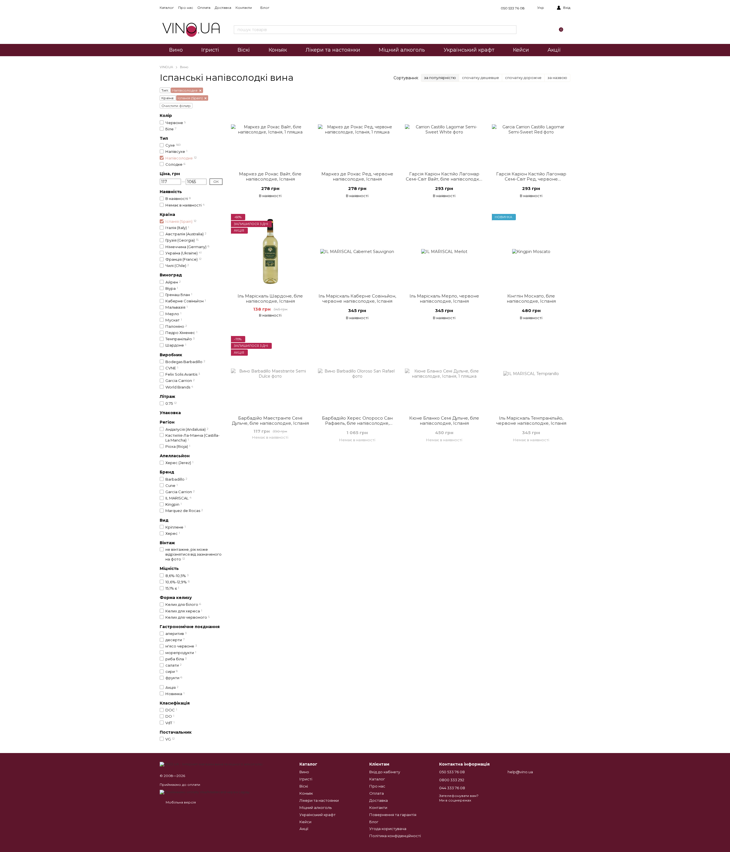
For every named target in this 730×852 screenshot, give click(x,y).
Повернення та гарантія (392, 814)
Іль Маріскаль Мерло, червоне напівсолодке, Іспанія (444, 298)
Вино (176, 50)
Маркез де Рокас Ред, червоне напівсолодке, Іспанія (357, 176)
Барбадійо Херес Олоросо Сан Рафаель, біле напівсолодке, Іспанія (357, 423)
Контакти (244, 7)
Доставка (223, 7)
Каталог (167, 7)
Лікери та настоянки (332, 50)
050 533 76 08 (513, 8)
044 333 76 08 (452, 788)
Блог (264, 7)
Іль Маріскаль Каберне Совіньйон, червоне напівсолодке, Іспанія (357, 298)
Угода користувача (387, 828)
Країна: (167, 98)
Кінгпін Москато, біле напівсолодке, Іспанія (531, 298)
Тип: (165, 90)
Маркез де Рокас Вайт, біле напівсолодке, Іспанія (270, 176)
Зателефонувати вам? (458, 796)
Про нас (185, 7)
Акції (554, 50)
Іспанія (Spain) (190, 98)
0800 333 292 (451, 780)
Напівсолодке (185, 90)
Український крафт (469, 50)
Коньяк (278, 50)
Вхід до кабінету (384, 772)
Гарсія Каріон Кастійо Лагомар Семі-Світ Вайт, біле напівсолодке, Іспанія (444, 179)
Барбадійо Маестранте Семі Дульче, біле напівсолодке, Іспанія (270, 420)
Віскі (244, 50)
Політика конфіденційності (395, 835)
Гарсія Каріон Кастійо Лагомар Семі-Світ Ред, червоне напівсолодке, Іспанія (531, 179)
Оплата (203, 7)
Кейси (521, 50)
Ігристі (210, 50)
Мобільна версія (180, 802)
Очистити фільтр (176, 106)
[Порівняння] (532, 29)
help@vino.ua (520, 772)
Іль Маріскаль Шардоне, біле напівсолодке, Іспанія (270, 298)
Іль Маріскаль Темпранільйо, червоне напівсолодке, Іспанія (531, 420)
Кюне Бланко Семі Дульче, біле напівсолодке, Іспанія (444, 420)
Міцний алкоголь (402, 50)
